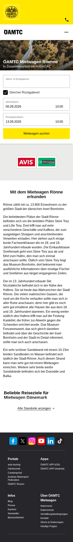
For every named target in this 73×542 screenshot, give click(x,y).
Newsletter (13, 513)
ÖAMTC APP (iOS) (50, 464)
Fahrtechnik (14, 468)
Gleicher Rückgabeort (24, 92)
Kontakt (44, 518)
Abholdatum (12, 102)
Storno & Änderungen (51, 522)
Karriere (12, 509)
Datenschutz (47, 510)
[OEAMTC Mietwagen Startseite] (11, 12)
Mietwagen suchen (37, 133)
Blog (10, 501)
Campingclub (15, 472)
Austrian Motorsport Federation (18, 478)
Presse (11, 505)
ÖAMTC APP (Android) (52, 468)
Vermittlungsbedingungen (52, 514)
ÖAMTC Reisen (16, 484)
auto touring (14, 464)
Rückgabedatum (14, 117)
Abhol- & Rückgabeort (17, 79)
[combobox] (36, 84)
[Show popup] (69, 83)
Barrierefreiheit (16, 517)
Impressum (46, 506)
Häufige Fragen (48, 526)
